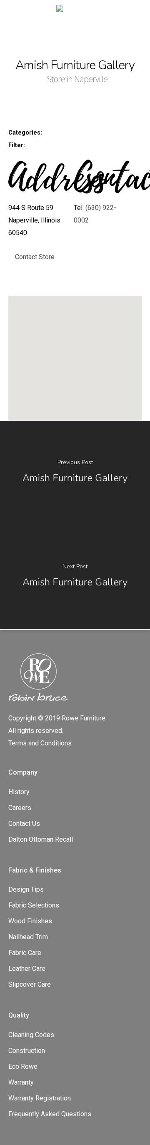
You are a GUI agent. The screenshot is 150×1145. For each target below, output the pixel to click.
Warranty (21, 1082)
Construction (26, 1051)
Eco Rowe (23, 1066)
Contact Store (35, 257)
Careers (19, 808)
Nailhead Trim (28, 937)
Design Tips (26, 889)
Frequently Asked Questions (49, 1114)
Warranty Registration (39, 1098)
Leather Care (26, 968)
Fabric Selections (33, 905)
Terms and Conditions (40, 743)
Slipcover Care (29, 984)
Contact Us (24, 824)
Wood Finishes (30, 921)
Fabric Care (24, 953)
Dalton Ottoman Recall (40, 839)
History (19, 792)
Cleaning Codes (31, 1035)
